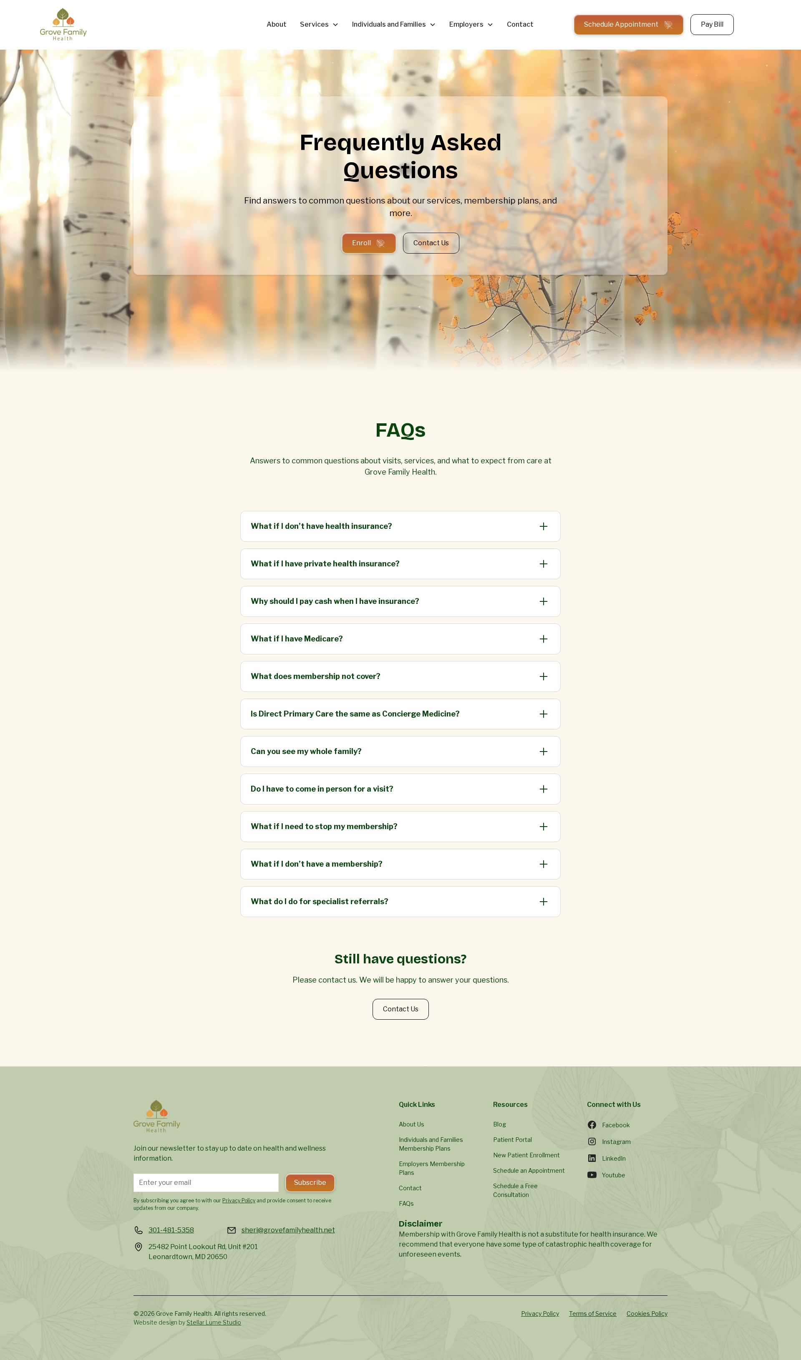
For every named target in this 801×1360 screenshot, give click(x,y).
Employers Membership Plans (432, 1168)
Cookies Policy (647, 1313)
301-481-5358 (171, 1230)
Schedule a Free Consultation (515, 1190)
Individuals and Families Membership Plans (431, 1144)
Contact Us (431, 243)
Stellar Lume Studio (213, 1322)
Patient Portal (512, 1139)
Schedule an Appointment (529, 1170)
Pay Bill (712, 24)
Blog (499, 1124)
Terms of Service (593, 1313)
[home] (136, 24)
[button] (319, 24)
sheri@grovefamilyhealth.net (288, 1230)
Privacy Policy (540, 1313)
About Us (411, 1124)
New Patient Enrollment (526, 1155)
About (277, 24)
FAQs (406, 1203)
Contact (520, 24)
